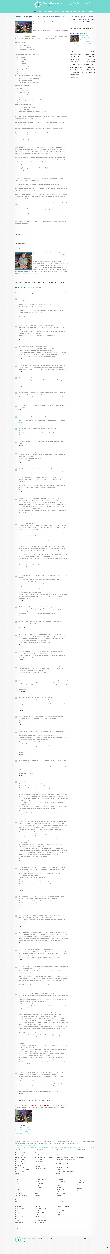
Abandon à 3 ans (94, 1147)
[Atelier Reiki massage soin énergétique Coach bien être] (28, 1239)
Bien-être (69, 11)
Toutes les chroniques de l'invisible (25, 1145)
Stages (83, 11)
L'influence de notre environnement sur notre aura (40, 1147)
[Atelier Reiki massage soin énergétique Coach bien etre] (49, 4)
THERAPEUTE (91, 11)
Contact (62, 1238)
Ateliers (77, 11)
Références (53, 1238)
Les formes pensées (20, 1147)
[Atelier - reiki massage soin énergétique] (77, 1193)
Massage (51, 11)
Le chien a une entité (61, 1147)
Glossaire (67, 1238)
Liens (58, 1238)
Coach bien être (45, 1238)
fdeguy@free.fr (80, 1191)
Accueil (33, 11)
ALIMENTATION (60, 11)
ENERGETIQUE (42, 11)
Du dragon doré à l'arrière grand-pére (78, 1147)
